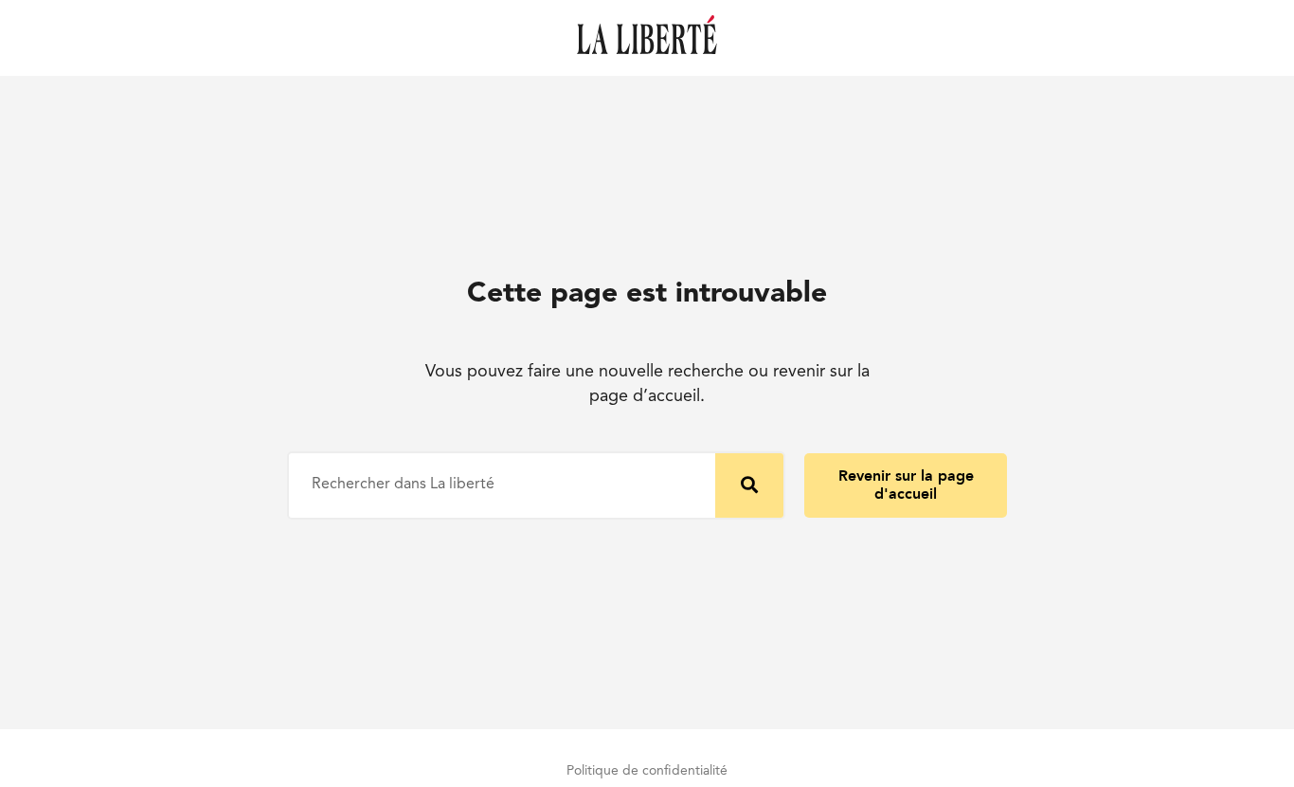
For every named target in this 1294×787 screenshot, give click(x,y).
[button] (905, 485)
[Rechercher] (749, 485)
